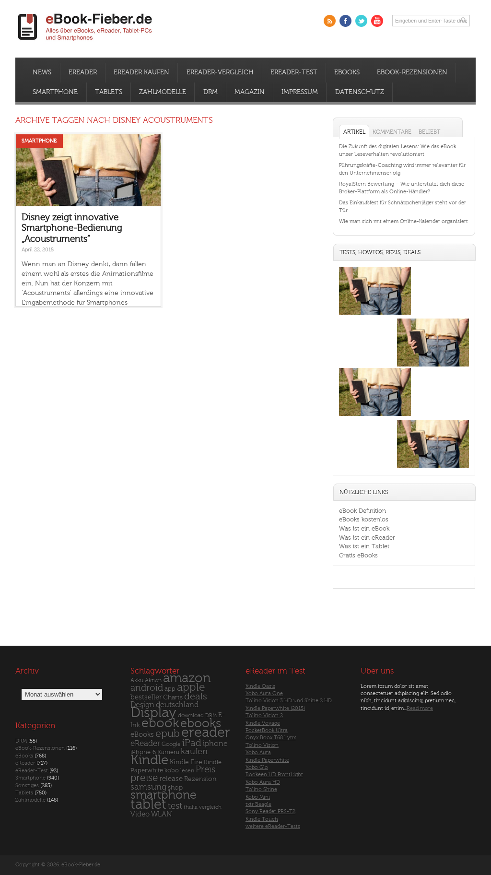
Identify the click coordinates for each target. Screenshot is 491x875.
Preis (205, 769)
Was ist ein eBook (364, 528)
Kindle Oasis (260, 686)
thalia (191, 807)
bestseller (146, 697)
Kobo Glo (257, 767)
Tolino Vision (262, 745)
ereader (205, 732)
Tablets (108, 92)
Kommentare (392, 132)
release (171, 779)
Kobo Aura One (264, 693)
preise (144, 777)
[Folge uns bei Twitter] (361, 20)
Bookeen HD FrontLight (274, 774)
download (191, 715)
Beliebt (429, 132)
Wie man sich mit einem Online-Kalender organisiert (403, 221)
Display (153, 713)
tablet (148, 804)
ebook (160, 723)
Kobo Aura (258, 752)
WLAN (161, 814)
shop (175, 787)
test (175, 806)
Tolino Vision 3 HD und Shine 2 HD (289, 701)
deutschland (177, 704)
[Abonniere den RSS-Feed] (329, 20)
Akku (136, 680)
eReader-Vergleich (220, 72)
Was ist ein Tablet (364, 546)
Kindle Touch (262, 819)
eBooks (347, 72)
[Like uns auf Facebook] (345, 20)
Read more (420, 708)
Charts (173, 697)
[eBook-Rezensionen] (375, 416)
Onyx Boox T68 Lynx (271, 737)
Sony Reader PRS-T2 (270, 811)
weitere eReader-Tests (273, 826)
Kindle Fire (186, 762)
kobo (171, 770)
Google (171, 744)
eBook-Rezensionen (412, 72)
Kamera (168, 752)
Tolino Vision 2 (264, 715)
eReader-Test (293, 72)
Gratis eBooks (358, 555)
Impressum (299, 92)
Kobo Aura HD (263, 782)
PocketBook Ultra (267, 730)
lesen (187, 770)
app (169, 689)
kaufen (194, 751)
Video (140, 814)
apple (191, 687)
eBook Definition (362, 510)
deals (195, 696)
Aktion (153, 680)
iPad (191, 742)
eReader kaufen (141, 72)
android (146, 688)
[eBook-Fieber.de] (85, 42)
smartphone (163, 795)
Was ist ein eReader (367, 537)
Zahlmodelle (162, 92)
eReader (83, 72)
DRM (210, 92)
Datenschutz (359, 92)
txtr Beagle (258, 804)
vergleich (210, 807)
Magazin (249, 92)
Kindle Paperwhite (267, 760)
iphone (215, 743)
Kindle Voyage (263, 723)
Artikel (354, 132)
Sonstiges (27, 785)
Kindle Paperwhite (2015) (275, 708)
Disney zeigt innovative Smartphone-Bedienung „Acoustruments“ (72, 228)
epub (167, 734)
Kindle (149, 760)
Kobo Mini (258, 797)
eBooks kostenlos (363, 519)
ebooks (200, 723)
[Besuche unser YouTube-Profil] (377, 20)
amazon (186, 678)
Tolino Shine (261, 789)
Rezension (200, 779)
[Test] (375, 314)
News (42, 72)
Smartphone (55, 92)
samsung (148, 787)
